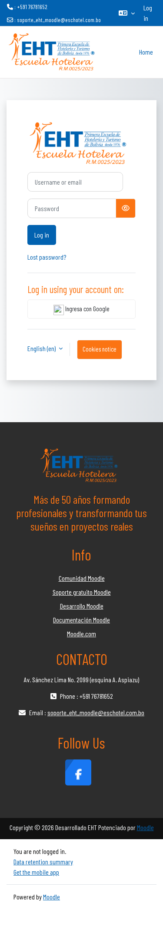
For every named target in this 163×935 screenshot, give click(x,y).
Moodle (145, 827)
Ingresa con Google (87, 309)
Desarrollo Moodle (81, 606)
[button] (126, 13)
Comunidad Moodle (82, 578)
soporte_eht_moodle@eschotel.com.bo (59, 19)
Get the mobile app (36, 872)
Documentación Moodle (81, 620)
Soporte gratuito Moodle (82, 592)
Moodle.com (81, 633)
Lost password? (46, 257)
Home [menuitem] (146, 52)
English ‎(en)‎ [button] (42, 348)
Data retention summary (43, 861)
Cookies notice (99, 349)
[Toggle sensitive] (126, 208)
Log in (147, 12)
